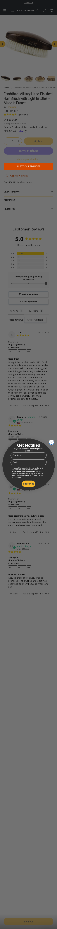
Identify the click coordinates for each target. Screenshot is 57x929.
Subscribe (28, 483)
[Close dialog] (51, 442)
